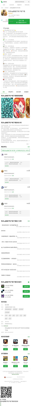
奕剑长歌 (3, 230)
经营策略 (7, 312)
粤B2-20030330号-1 (9, 377)
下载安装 (17, 15)
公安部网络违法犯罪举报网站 (18, 379)
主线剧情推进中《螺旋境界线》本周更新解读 (9, 236)
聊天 (6, 318)
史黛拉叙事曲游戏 (5, 253)
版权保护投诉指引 (15, 374)
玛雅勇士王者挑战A (5, 275)
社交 (21, 315)
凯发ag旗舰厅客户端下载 (4, 2)
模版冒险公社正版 (15, 362)
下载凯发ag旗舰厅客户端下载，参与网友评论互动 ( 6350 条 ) (16, 151)
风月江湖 (25, 362)
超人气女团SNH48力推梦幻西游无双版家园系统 (9, 247)
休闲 (6, 315)
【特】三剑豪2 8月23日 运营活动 (9, 242)
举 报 (0, 404)
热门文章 (18, 92)
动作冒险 (21, 309)
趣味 (10, 315)
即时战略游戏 (8, 309)
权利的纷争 (5, 345)
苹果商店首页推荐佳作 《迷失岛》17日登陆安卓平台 (9, 264)
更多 (29, 146)
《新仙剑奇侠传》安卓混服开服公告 (9, 225)
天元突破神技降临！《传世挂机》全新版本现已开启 (9, 258)
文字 (17, 315)
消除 (14, 315)
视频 (25, 315)
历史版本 (26, 92)
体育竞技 (15, 309)
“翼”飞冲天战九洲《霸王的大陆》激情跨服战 (9, 269)
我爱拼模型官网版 (25, 345)
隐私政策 (6, 326)
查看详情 (26, 286)
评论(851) (11, 92)
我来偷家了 (5, 362)
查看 (5, 349)
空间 (10, 318)
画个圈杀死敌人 (15, 345)
